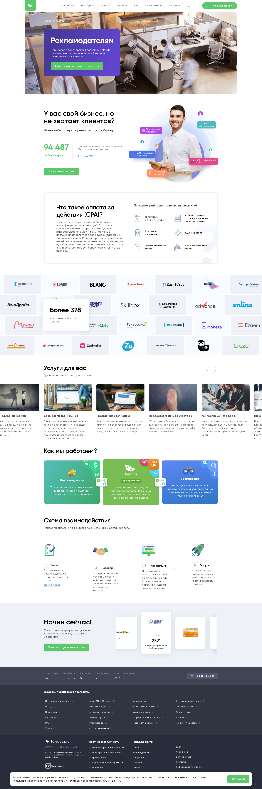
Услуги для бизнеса (100, 728)
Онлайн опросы (98, 717)
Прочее (181, 717)
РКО (49, 723)
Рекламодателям (154, 5)
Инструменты (88, 5)
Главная (47, 21)
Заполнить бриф (52, 585)
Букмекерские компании (190, 701)
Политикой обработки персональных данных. (94, 780)
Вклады (50, 706)
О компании (182, 752)
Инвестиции (52, 712)
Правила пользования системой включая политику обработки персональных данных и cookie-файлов (65, 754)
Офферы (107, 5)
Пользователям (67, 5)
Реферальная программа (189, 767)
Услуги (50, 728)
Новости (123, 5)
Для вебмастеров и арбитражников (107, 747)
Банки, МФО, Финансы (102, 701)
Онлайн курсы (54, 717)
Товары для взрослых (145, 723)
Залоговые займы (186, 706)
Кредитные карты (143, 712)
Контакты (174, 5)
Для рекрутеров (97, 757)
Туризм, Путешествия (188, 723)
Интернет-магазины (101, 712)
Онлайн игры (184, 712)
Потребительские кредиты (148, 717)
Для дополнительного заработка (106, 762)
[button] (215, 370)
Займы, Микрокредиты (146, 706)
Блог (136, 5)
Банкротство (140, 701)
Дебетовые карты (100, 706)
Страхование (98, 723)
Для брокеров (96, 767)
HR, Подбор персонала (59, 701)
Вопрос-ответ (183, 757)
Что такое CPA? (85, 156)
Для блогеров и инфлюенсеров (105, 752)
